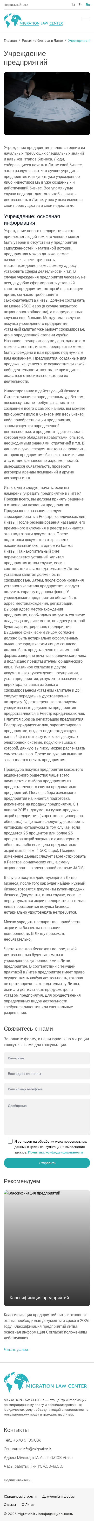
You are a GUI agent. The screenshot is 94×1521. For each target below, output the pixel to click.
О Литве (28, 1504)
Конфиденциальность (55, 1514)
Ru (88, 4)
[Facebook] (33, 5)
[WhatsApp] (48, 5)
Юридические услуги (20, 1496)
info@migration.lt (37, 1448)
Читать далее (16, 1349)
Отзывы (10, 1504)
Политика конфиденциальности (55, 1152)
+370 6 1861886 (27, 1440)
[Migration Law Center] (33, 21)
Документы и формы (58, 1496)
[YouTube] (41, 5)
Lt (73, 4)
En (80, 4)
